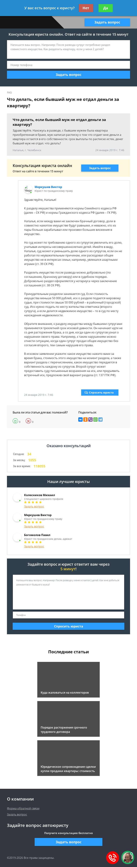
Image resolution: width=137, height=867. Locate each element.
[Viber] (90, 419)
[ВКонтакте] (80, 419)
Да (105, 8)
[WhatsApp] (95, 419)
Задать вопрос (107, 22)
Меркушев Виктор (48, 187)
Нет (86, 8)
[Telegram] (100, 419)
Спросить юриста (101, 392)
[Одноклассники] (85, 419)
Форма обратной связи (23, 808)
